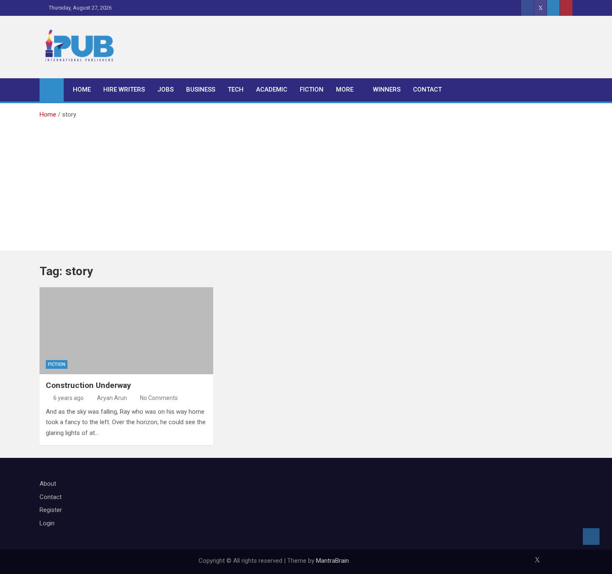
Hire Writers (124, 89)
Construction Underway (88, 385)
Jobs (165, 89)
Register (51, 510)
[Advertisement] (306, 182)
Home (82, 89)
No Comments (159, 398)
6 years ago (68, 398)
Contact (427, 89)
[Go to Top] (591, 536)
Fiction (311, 89)
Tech (236, 89)
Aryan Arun (112, 398)
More (344, 89)
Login (47, 523)
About (48, 483)
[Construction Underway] (126, 330)
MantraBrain (332, 560)
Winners (387, 89)
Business (200, 89)
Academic (271, 89)
